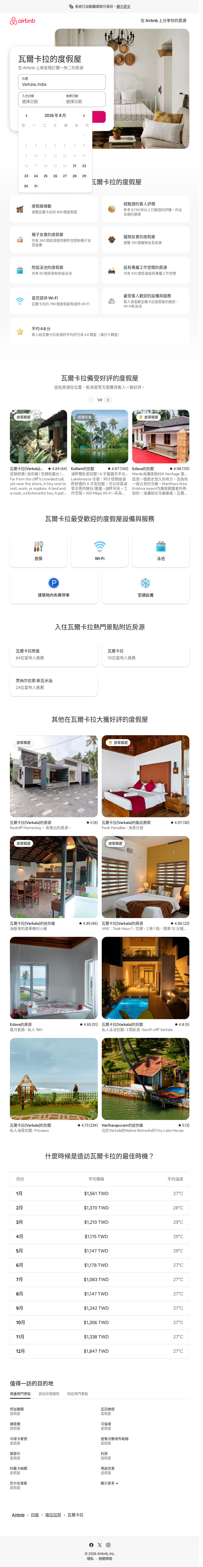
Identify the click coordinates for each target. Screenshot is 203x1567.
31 (36, 186)
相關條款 (105, 1558)
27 (65, 176)
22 (84, 166)
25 (46, 176)
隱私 (90, 1558)
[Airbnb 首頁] (22, 20)
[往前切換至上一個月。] (26, 115)
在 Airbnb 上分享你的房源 (163, 20)
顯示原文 (123, 6)
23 (26, 176)
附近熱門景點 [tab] (77, 1394)
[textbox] (40, 102)
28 (74, 176)
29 (84, 176)
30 (26, 186)
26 (55, 176)
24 (36, 176)
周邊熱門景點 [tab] (20, 1394)
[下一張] (108, 400)
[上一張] (91, 400)
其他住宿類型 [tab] (49, 1394)
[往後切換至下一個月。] (83, 115)
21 (74, 166)
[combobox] (62, 84)
